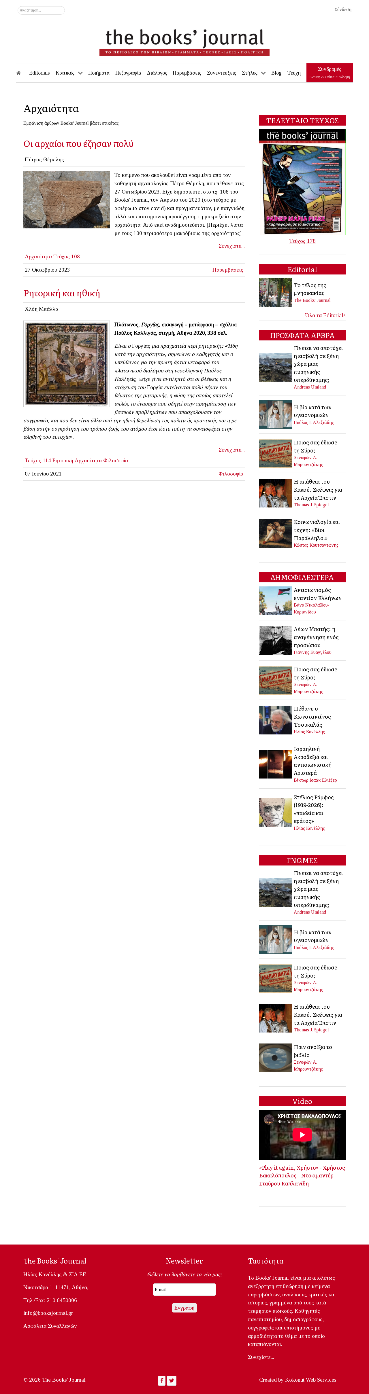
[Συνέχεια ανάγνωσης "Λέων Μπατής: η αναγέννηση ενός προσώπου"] (276, 640)
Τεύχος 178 (302, 241)
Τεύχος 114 (38, 460)
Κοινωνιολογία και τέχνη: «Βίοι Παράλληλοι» (317, 529)
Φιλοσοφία (115, 460)
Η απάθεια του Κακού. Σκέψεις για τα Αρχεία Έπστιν (318, 489)
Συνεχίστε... (232, 246)
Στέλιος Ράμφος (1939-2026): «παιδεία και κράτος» (314, 809)
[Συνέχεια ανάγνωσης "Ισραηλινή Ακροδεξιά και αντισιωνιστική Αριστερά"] (276, 764)
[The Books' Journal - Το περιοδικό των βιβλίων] (184, 40)
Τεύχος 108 (66, 256)
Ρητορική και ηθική (61, 292)
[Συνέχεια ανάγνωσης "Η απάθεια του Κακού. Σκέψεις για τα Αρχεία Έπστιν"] (276, 492)
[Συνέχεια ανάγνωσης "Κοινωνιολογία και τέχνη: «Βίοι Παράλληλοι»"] (276, 533)
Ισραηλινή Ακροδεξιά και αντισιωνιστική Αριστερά (313, 760)
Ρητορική (62, 460)
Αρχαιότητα (38, 256)
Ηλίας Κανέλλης (309, 731)
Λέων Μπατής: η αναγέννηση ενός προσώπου (316, 637)
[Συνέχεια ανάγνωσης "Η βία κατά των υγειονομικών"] (276, 414)
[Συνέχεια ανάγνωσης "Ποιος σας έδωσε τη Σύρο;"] (276, 453)
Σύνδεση (342, 9)
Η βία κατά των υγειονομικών (313, 411)
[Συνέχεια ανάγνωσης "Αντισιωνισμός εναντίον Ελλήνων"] (276, 600)
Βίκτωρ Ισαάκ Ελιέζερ (315, 780)
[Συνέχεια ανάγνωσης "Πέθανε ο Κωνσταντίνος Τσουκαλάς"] (276, 719)
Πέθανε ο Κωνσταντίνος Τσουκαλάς (312, 716)
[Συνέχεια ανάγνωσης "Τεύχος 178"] (302, 181)
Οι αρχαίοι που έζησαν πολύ (78, 143)
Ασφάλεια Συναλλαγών (50, 1326)
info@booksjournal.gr (48, 1313)
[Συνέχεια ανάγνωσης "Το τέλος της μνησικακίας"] (276, 292)
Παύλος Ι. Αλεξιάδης (314, 422)
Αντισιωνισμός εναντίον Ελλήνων (318, 594)
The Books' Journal (312, 300)
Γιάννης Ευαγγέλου (313, 652)
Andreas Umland (310, 387)
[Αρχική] (22, 72)
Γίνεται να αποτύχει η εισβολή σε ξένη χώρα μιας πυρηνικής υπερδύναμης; (318, 363)
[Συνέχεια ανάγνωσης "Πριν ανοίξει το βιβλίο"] (276, 1057)
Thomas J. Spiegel (311, 504)
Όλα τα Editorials (325, 315)
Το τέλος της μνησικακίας (310, 289)
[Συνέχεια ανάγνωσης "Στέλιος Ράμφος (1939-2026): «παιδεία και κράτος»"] (276, 812)
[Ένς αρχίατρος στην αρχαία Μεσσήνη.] (66, 199)
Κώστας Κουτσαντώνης (316, 545)
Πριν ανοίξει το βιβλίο (313, 1051)
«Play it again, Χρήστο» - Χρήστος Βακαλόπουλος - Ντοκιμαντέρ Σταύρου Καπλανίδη (302, 1175)
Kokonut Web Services (310, 1380)
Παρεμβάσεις (227, 270)
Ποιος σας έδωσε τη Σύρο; (315, 446)
